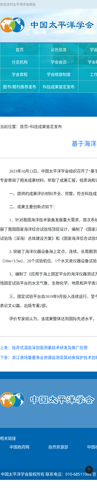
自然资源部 (58, 447)
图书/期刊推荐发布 (19, 86)
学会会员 (59, 62)
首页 (20, 49)
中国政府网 (19, 447)
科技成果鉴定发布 (59, 86)
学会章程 (20, 74)
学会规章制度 (59, 74)
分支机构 (20, 62)
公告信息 (59, 49)
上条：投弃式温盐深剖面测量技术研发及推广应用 (44, 347)
